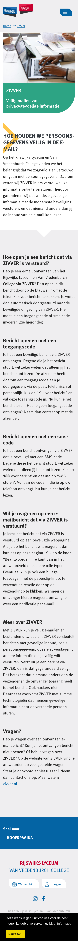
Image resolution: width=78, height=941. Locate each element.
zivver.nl (10, 784)
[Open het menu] (66, 12)
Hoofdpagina (20, 837)
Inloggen (57, 884)
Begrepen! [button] (15, 933)
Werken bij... (27, 884)
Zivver (21, 25)
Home (7, 25)
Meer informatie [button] (60, 923)
